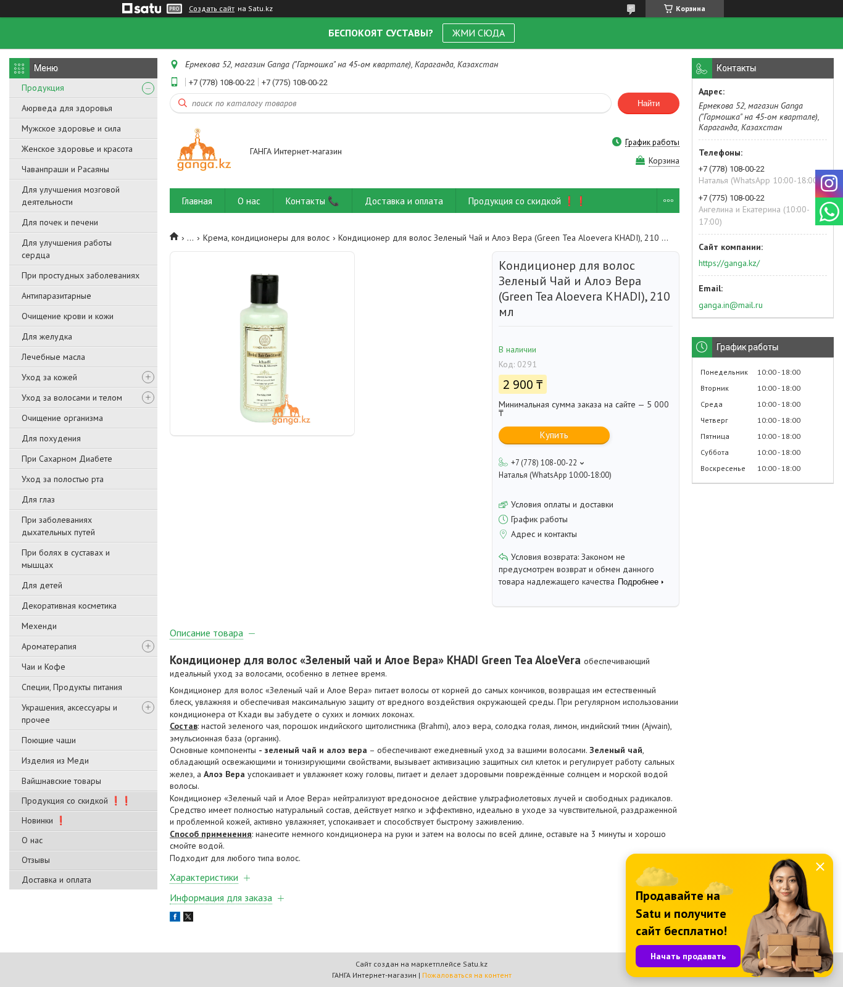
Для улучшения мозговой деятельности (71, 195)
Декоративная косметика (69, 605)
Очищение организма (62, 417)
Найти (648, 103)
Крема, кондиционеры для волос (266, 237)
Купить (554, 435)
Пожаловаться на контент (467, 975)
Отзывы (36, 859)
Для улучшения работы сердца (67, 248)
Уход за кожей (49, 377)
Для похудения (51, 438)
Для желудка (47, 336)
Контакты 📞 (312, 201)
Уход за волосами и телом (72, 397)
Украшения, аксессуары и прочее (69, 713)
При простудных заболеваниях (80, 275)
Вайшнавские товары (61, 780)
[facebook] (175, 918)
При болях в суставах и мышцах (66, 558)
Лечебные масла (53, 356)
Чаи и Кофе (43, 666)
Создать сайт (212, 8)
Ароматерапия (49, 646)
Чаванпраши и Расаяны (65, 169)
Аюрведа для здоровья (67, 108)
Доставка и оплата (56, 879)
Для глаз (38, 499)
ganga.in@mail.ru (731, 304)
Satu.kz (475, 963)
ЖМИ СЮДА (478, 33)
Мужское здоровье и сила (71, 128)
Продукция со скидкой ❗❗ (76, 800)
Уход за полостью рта (63, 479)
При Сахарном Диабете (67, 458)
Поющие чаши (49, 740)
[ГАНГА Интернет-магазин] (204, 152)
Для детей (42, 585)
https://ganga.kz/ (729, 263)
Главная (197, 201)
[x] (188, 918)
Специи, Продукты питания (72, 687)
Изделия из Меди (55, 760)
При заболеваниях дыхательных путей (58, 526)
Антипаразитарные (56, 295)
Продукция (43, 87)
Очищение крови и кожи (68, 316)
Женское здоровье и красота (77, 148)
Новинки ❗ (44, 820)
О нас (32, 840)
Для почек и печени (60, 222)
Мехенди (39, 625)
